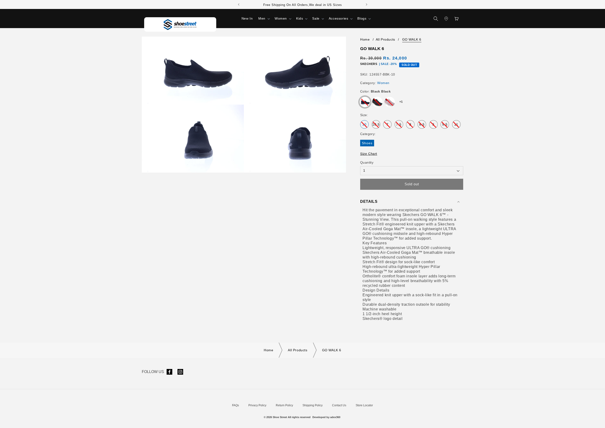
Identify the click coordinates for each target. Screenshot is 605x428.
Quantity (366, 162)
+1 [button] (401, 101)
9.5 (445, 126)
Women (281, 18)
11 (457, 126)
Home (365, 39)
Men (261, 18)
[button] (263, 18)
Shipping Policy (312, 405)
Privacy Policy (257, 405)
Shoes (368, 143)
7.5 (399, 126)
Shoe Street (280, 417)
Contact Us (339, 405)
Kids (299, 18)
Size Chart (368, 154)
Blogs (361, 18)
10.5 (376, 126)
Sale (315, 18)
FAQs (235, 405)
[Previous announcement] (238, 4)
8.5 (422, 126)
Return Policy (284, 405)
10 (365, 126)
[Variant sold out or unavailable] (365, 102)
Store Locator (364, 405)
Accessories (338, 18)
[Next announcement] (366, 4)
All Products (385, 39)
